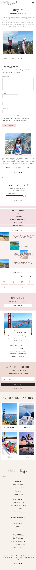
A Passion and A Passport (8, 2)
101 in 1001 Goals (18, 488)
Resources (18, 222)
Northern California (18, 541)
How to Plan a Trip (18, 502)
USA (18, 213)
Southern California (18, 544)
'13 (4, 276)
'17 (4, 282)
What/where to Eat (18, 351)
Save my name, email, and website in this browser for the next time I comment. (15, 119)
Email (4, 101)
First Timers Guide (18, 345)
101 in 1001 (17, 167)
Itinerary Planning (18, 219)
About (8, 167)
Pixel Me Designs (21, 566)
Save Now (18, 305)
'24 (30, 288)
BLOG (18, 529)
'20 (30, 282)
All (18, 343)
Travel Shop (18, 225)
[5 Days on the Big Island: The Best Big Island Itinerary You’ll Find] (5, 264)
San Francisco (18, 538)
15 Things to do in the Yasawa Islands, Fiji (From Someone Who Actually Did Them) (23, 236)
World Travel (18, 520)
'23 (22, 288)
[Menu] (32, 2)
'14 (13, 276)
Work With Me (18, 494)
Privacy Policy (19, 557)
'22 (13, 288)
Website (5, 108)
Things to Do (18, 348)
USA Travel (18, 523)
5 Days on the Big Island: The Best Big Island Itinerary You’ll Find (23, 264)
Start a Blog (18, 512)
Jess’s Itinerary (18, 356)
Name (4, 93)
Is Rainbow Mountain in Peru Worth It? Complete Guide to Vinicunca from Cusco (23, 255)
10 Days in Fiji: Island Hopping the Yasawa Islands (23, 245)
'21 (4, 288)
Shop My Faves (18, 509)
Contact (27, 167)
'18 (13, 282)
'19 (22, 282)
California (18, 216)
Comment (5, 76)
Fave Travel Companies (18, 505)
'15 (22, 276)
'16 (30, 276)
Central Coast (18, 547)
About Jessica (18, 485)
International (18, 210)
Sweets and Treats (18, 353)
